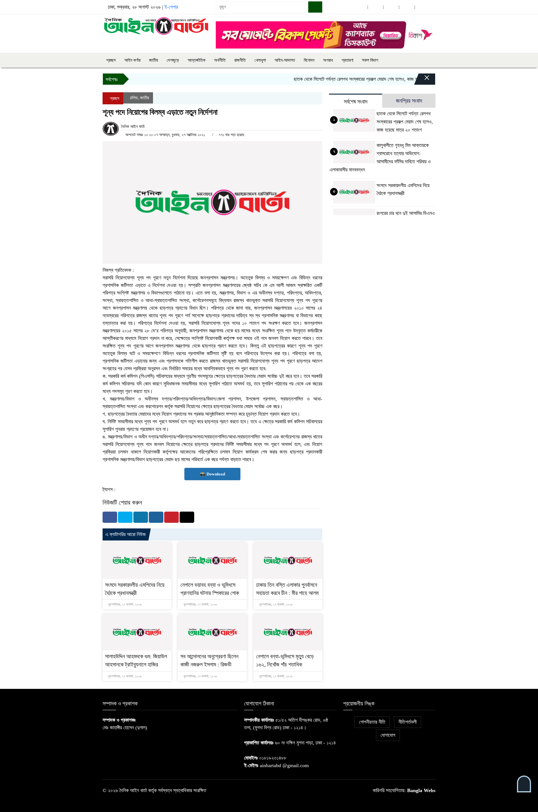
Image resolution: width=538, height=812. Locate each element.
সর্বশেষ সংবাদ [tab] (355, 101)
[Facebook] (110, 517)
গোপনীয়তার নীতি (372, 722)
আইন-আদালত (285, 60)
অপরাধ (328, 60)
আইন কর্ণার (132, 60)
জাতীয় (153, 60)
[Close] (422, 80)
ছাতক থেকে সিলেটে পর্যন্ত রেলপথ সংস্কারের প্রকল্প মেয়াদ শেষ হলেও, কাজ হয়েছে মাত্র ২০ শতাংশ (359, 79)
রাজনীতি (240, 60)
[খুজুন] (315, 7)
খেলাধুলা (260, 60)
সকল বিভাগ (370, 60)
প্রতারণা (347, 60)
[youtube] (422, 7)
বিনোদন (309, 60)
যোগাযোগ (388, 735)
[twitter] (375, 7)
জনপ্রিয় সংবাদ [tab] (409, 101)
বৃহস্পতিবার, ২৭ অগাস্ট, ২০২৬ (124, 604)
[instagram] (391, 7)
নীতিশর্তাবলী (407, 722)
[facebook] (360, 7)
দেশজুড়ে (173, 60)
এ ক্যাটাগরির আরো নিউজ (125, 534)
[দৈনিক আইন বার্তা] (156, 25)
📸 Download (212, 474)
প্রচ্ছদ (111, 60)
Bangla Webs (421, 790)
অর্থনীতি (220, 60)
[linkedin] (407, 7)
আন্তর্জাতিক (196, 60)
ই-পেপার (171, 7)
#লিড (134, 97)
